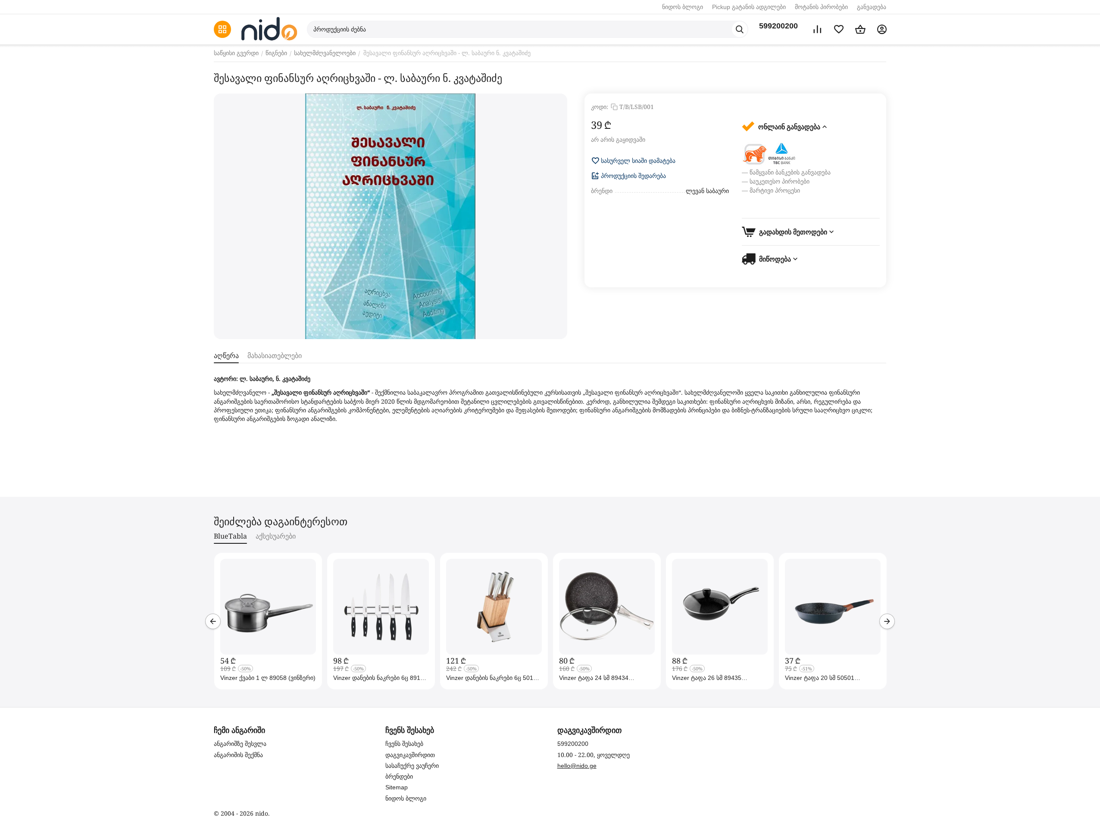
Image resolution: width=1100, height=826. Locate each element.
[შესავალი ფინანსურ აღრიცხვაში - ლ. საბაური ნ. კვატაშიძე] (390, 216)
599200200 (778, 26)
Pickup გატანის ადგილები (749, 6)
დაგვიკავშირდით (410, 754)
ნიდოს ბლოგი (682, 6)
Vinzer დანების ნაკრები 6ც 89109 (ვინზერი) (380, 677)
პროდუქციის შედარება (633, 175)
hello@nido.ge (577, 765)
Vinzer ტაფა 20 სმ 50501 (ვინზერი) (819, 677)
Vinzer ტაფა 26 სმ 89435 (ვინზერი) (706, 677)
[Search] (739, 29)
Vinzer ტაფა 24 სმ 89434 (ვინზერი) (593, 677)
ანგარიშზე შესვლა (240, 743)
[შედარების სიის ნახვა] (817, 29)
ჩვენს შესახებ (404, 743)
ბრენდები (399, 776)
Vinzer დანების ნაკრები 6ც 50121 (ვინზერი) (493, 677)
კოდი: (599, 107)
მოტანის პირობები (821, 6)
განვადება (871, 6)
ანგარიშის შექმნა (238, 754)
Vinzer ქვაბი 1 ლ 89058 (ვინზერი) (268, 677)
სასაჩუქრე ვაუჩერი (412, 765)
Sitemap (396, 787)
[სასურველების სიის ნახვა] (838, 29)
